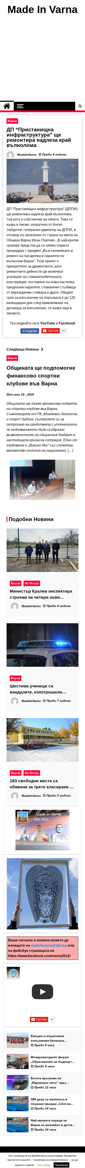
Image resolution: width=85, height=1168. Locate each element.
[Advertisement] (42, 59)
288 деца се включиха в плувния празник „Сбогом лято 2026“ (51, 1102)
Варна (12, 121)
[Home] (7, 106)
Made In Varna (42, 9)
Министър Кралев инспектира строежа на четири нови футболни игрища (41, 594)
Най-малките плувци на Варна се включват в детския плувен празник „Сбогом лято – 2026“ (53, 1123)
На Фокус (32, 583)
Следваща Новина (23, 349)
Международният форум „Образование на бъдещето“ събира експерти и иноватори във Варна (53, 1059)
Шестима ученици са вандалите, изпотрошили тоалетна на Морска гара (36, 689)
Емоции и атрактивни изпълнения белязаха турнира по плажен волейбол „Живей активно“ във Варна (52, 1038)
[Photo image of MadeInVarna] (13, 973)
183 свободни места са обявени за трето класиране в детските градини (41, 784)
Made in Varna (48, 814)
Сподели (30, 331)
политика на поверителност (51, 1159)
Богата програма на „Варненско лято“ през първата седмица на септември (48, 1080)
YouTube (47, 323)
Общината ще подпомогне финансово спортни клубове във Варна (41, 375)
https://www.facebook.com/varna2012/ (39, 956)
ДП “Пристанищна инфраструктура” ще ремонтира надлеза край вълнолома (39, 137)
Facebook (67, 323)
